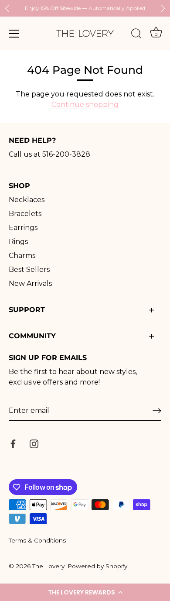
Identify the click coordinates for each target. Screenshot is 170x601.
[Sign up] (157, 410)
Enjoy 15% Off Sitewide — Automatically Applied (85, 8)
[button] (85, 592)
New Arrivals (30, 283)
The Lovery (48, 566)
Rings (18, 241)
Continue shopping (85, 104)
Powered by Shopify (97, 566)
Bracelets (25, 213)
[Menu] (14, 33)
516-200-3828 (66, 154)
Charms (22, 255)
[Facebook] (13, 443)
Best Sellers (29, 269)
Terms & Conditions (37, 540)
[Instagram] (34, 443)
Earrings (23, 227)
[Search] (136, 35)
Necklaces (26, 200)
